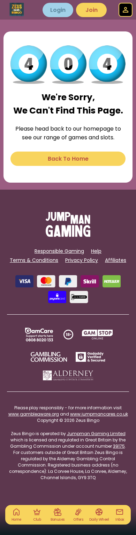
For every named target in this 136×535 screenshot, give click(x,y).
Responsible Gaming (59, 251)
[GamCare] (39, 334)
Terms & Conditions (34, 260)
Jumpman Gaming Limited (96, 434)
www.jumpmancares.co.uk (99, 414)
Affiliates (115, 260)
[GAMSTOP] (97, 334)
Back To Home (68, 159)
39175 (119, 446)
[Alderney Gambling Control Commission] (68, 375)
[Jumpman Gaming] (68, 235)
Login (58, 10)
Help (96, 251)
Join (91, 10)
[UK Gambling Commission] (49, 357)
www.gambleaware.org (33, 414)
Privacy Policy (81, 260)
